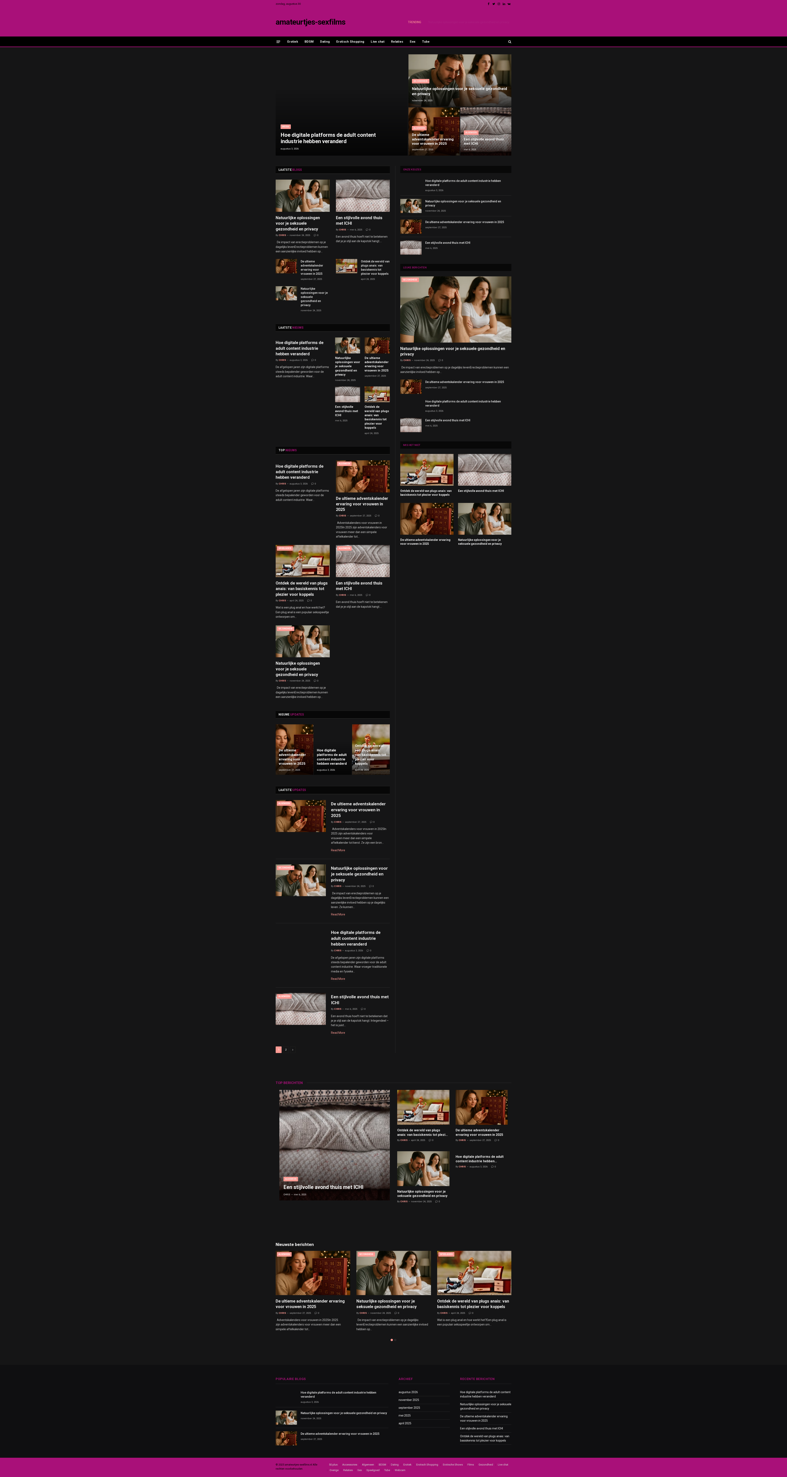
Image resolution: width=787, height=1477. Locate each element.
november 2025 (409, 1400)
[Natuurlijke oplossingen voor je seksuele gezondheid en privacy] (459, 80)
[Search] (509, 41)
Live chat (377, 41)
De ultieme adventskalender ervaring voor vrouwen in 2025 (433, 139)
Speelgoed (285, 548)
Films (470, 1464)
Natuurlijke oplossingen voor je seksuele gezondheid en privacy (468, 22)
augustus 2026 (408, 1392)
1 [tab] (392, 1340)
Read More (338, 850)
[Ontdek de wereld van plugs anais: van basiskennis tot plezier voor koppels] (346, 266)
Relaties (397, 41)
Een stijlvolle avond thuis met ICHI (484, 141)
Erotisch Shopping (350, 41)
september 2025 (409, 1407)
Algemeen (419, 128)
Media (285, 126)
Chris (282, 235)
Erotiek (292, 41)
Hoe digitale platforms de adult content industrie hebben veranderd (328, 138)
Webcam (400, 1470)
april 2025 (405, 1423)
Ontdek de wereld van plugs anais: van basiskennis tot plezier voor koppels (375, 267)
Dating (325, 41)
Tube (426, 41)
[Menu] (278, 41)
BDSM (309, 41)
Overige (334, 1470)
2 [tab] (395, 1340)
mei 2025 (405, 1415)
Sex (412, 41)
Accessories (349, 1464)
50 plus (333, 1464)
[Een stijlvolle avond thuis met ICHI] (485, 131)
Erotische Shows (453, 1464)
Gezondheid (421, 81)
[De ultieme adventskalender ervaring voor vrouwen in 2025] (433, 131)
